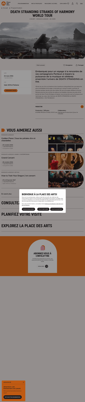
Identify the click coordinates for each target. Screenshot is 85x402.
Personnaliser (28, 209)
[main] (42, 201)
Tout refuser (43, 209)
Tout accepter (56, 209)
